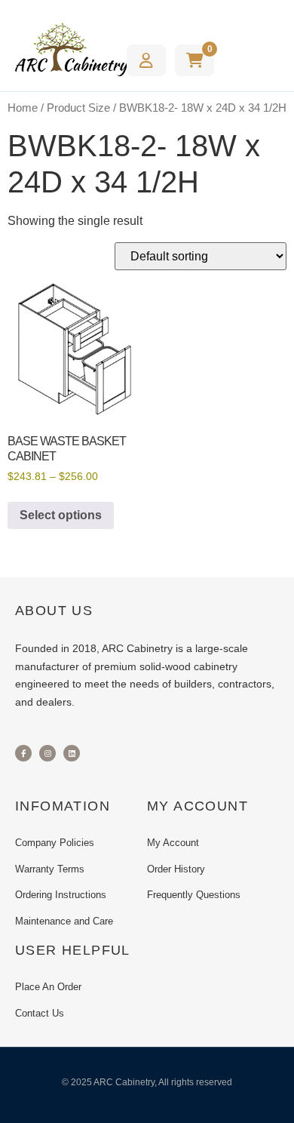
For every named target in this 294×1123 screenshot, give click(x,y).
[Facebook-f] (23, 753)
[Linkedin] (71, 753)
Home (23, 108)
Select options (61, 515)
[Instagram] (47, 753)
